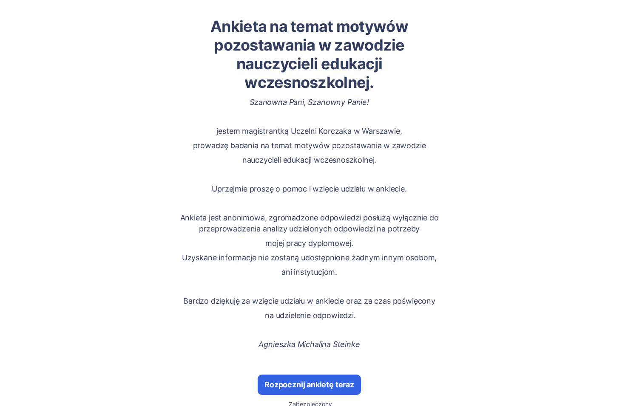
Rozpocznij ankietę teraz (309, 384)
